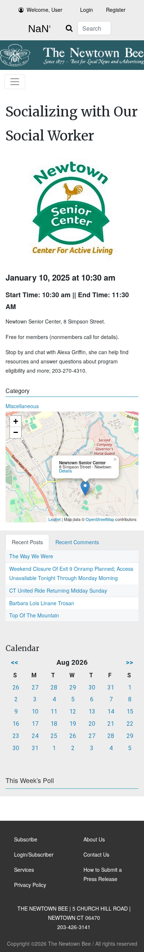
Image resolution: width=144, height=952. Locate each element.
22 (130, 723)
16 (16, 723)
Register (116, 9)
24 (35, 735)
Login (86, 9)
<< (14, 662)
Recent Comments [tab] (77, 542)
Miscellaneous (22, 406)
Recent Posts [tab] (27, 542)
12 (72, 711)
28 (54, 687)
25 (54, 735)
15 (130, 711)
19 (72, 723)
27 (35, 687)
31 (110, 687)
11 (54, 711)
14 (110, 711)
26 (16, 687)
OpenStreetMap (100, 519)
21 (110, 723)
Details (65, 471)
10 (35, 711)
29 (72, 687)
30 (92, 687)
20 (92, 723)
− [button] (15, 432)
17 (35, 723)
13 (92, 711)
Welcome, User (44, 9)
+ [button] (15, 421)
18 (54, 723)
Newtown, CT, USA (37, 29)
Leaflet (54, 519)
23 (16, 735)
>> (129, 662)
